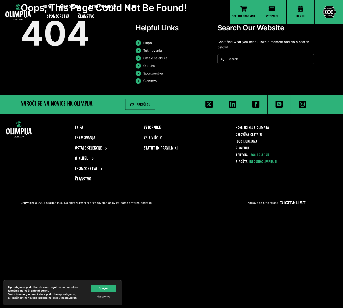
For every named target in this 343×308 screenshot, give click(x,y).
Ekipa (147, 43)
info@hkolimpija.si (263, 162)
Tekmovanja (152, 50)
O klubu (149, 66)
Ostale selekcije (155, 58)
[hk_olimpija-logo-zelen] (18, 5)
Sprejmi (103, 288)
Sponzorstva (153, 73)
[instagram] (302, 104)
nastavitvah (69, 298)
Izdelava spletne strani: (262, 202)
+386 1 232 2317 (259, 155)
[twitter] (209, 104)
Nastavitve (103, 296)
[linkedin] (232, 104)
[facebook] (255, 104)
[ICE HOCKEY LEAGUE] (329, 12)
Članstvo (150, 81)
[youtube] (279, 104)
